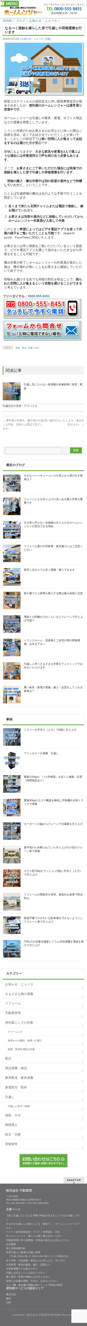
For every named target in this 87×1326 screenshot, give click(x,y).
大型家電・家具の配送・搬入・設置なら (28, 1264)
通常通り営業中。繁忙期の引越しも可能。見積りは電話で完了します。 (23, 424)
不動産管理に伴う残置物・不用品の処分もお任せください (38, 1240)
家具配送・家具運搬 (19, 1077)
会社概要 (11, 1244)
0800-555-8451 (68, 8)
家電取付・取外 (16, 1087)
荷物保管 (11, 1144)
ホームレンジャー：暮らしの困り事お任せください (34, 1236)
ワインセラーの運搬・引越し (41, 753)
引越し (48, 38)
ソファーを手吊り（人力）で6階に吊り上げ (50, 729)
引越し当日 (33, 348)
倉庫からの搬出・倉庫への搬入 (25, 1040)
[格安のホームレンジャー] (23, 11)
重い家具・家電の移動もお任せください (28, 1276)
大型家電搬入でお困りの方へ (22, 1268)
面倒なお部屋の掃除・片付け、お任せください (32, 1281)
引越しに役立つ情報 (19, 1106)
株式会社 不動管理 (38, 1314)
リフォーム (13, 1003)
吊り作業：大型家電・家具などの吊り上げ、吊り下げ (35, 1260)
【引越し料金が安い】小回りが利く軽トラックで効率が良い (39, 1256)
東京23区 (11, 1294)
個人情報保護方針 (16, 1248)
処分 (8, 1058)
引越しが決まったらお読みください (25, 1272)
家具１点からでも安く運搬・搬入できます (49, 569)
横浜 (8, 1298)
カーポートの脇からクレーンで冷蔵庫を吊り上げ (53, 824)
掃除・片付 (13, 1115)
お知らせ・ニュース (32, 38)
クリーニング (15, 1031)
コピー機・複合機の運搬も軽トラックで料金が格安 (34, 1285)
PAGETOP (74, 1180)
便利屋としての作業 (19, 1022)
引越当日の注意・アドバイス (20, 405)
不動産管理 (13, 1013)
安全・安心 (21, 348)
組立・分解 (13, 1134)
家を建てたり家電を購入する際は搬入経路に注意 (53, 593)
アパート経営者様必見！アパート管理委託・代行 (33, 1232)
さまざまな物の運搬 (19, 994)
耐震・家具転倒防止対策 (21, 1049)
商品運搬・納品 (16, 1068)
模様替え (11, 1125)
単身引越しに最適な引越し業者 (23, 1252)
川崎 (8, 1302)
